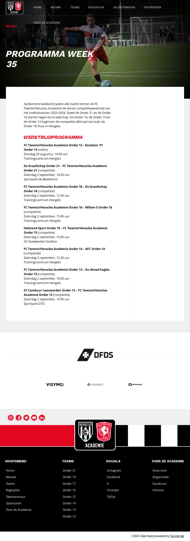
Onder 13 (69, 510)
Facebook (113, 477)
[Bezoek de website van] (95, 355)
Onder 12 (69, 516)
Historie (158, 490)
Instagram (114, 470)
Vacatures (160, 484)
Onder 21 (69, 470)
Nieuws (56, 7)
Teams (75, 7)
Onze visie (159, 470)
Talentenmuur (124, 7)
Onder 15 (69, 497)
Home (38, 7)
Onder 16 (69, 490)
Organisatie (161, 477)
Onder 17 (69, 484)
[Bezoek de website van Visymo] (55, 385)
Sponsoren (152, 7)
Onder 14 (69, 503)
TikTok (111, 497)
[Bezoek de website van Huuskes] (95, 385)
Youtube (113, 490)
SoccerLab (177, 536)
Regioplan (96, 7)
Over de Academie (47, 22)
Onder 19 (69, 477)
